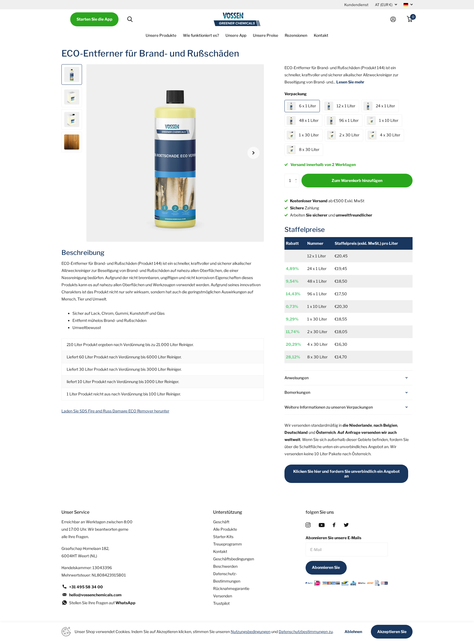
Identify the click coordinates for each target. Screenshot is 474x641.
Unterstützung (227, 512)
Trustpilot (221, 603)
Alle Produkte (225, 529)
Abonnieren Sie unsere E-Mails (333, 537)
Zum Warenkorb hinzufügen (357, 180)
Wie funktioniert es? (201, 35)
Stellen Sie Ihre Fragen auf (102, 602)
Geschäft (221, 521)
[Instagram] (308, 524)
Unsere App (235, 35)
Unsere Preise (265, 35)
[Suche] (129, 19)
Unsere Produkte (161, 35)
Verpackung (295, 93)
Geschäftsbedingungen (233, 558)
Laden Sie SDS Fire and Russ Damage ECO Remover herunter (115, 411)
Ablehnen (353, 631)
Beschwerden (225, 566)
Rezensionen (296, 35)
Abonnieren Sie (326, 567)
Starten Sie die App (94, 19)
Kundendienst (356, 4)
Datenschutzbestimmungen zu (306, 631)
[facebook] (334, 525)
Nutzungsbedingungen (250, 631)
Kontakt (321, 35)
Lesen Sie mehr (350, 82)
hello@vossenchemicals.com (95, 594)
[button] (253, 153)
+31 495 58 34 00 (86, 586)
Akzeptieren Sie (392, 631)
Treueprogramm (227, 544)
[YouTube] (322, 525)
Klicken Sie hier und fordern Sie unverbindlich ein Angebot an (346, 473)
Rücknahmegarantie (231, 588)
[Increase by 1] (297, 176)
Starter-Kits (223, 536)
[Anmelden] (395, 19)
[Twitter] (346, 525)
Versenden (222, 596)
